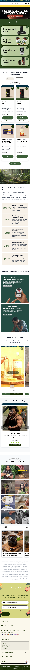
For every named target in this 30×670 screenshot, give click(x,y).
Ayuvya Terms (11, 610)
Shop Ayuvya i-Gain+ (15, 444)
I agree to (15, 610)
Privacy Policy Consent (22, 610)
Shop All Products (15, 163)
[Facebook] (2, 625)
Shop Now (8, 117)
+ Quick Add (8, 120)
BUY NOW (16, 393)
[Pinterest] (12, 626)
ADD (5, 393)
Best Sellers (9, 78)
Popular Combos (15, 82)
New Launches (20, 78)
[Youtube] (8, 626)
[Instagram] (5, 625)
